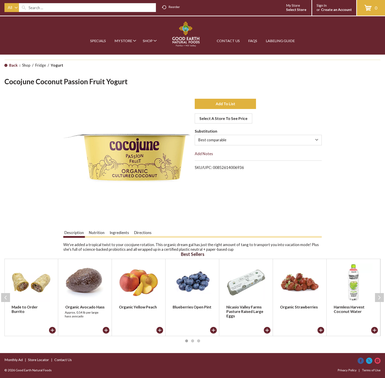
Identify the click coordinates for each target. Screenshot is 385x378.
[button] (225, 104)
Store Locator (38, 359)
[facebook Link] (361, 360)
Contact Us (63, 359)
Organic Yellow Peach (138, 307)
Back (13, 65)
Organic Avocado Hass (84, 307)
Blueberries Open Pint (192, 307)
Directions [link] (143, 232)
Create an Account (336, 9)
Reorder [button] (174, 7)
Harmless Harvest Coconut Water (349, 309)
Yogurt (57, 65)
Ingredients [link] (119, 232)
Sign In (322, 5)
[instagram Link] (378, 360)
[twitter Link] (369, 360)
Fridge (40, 65)
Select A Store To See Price (223, 118)
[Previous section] (5, 297)
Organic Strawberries (299, 307)
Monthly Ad (13, 359)
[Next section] (379, 297)
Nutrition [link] (96, 232)
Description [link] (74, 232)
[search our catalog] (24, 7)
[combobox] (11, 7)
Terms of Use (371, 370)
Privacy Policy (347, 370)
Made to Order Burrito (25, 309)
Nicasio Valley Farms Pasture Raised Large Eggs (244, 311)
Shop (26, 65)
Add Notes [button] (204, 153)
